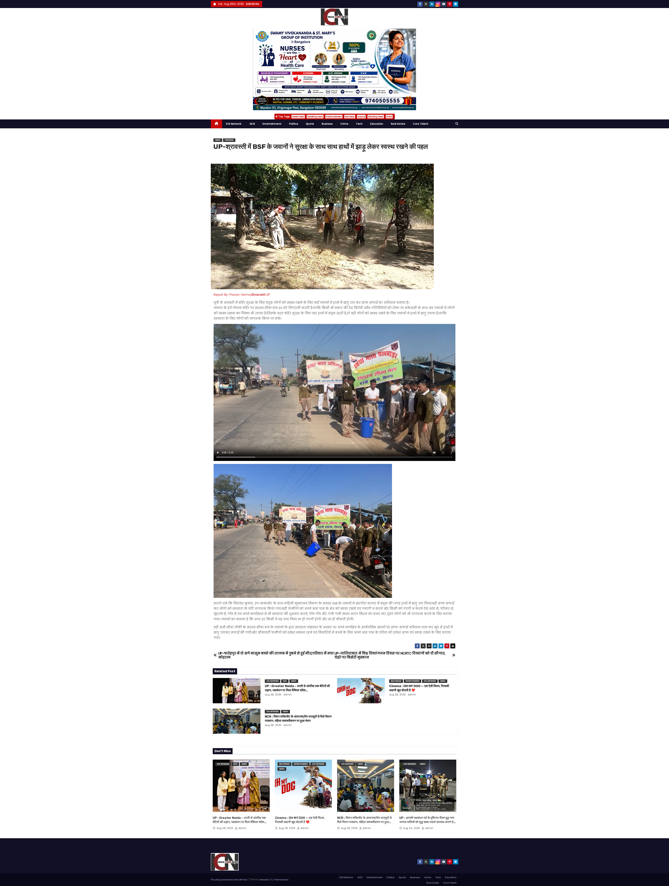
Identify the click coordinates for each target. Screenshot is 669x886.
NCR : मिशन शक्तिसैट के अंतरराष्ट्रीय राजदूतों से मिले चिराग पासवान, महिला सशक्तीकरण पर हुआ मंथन (298, 719)
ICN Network (233, 124)
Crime (344, 124)
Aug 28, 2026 (273, 694)
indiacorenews (334, 116)
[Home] (216, 123)
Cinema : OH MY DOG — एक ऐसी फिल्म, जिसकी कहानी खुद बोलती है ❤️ (300, 820)
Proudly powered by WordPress (229, 879)
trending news (375, 116)
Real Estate (398, 124)
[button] (456, 124)
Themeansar (281, 879)
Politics (293, 124)
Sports (310, 124)
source (361, 116)
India (389, 116)
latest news (298, 116)
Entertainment (272, 124)
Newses (264, 879)
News (217, 140)
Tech (359, 124)
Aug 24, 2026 (412, 828)
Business (327, 124)
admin (287, 694)
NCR (252, 124)
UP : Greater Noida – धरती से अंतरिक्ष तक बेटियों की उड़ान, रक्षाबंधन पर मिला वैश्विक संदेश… (297, 688)
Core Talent (420, 124)
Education (376, 124)
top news (350, 116)
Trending (229, 140)
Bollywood (396, 681)
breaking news (315, 116)
